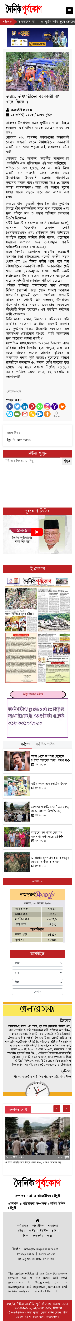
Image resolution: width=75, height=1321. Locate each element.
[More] (47, 414)
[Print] (62, 406)
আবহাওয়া (53, 1226)
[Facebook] (9, 406)
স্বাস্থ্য (49, 1236)
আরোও (36, 881)
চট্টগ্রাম (21, 1231)
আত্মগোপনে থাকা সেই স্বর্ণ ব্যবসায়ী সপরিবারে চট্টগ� (47, 834)
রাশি (54, 1231)
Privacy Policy (25, 1254)
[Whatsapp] (39, 406)
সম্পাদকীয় (37, 1236)
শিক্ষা (25, 1236)
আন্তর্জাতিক (38, 1226)
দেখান (37, 991)
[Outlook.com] (39, 414)
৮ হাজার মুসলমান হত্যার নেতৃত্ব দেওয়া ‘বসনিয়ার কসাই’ (50, 860)
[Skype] (9, 414)
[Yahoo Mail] (54, 406)
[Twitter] (17, 406)
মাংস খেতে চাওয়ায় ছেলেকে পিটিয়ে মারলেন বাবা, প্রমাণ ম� (50, 758)
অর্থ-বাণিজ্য (22, 1226)
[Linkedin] (24, 406)
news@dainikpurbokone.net (41, 1249)
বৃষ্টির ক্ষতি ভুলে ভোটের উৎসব (51, 21)
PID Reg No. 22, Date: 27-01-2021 (36, 1259)
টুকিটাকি (44, 1231)
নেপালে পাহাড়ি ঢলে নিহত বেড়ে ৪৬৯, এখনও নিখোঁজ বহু (50, 809)
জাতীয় (32, 1231)
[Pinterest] (32, 406)
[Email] (17, 414)
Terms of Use (47, 1254)
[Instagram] (47, 406)
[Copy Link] (32, 414)
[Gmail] (24, 414)
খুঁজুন (67, 461)
